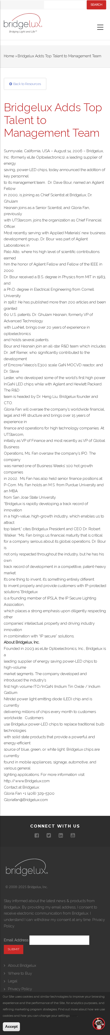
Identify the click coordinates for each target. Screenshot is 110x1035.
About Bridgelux (22, 965)
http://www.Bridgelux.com (27, 781)
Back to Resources (27, 84)
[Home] (23, 24)
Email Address (16, 940)
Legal (12, 981)
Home (9, 56)
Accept (11, 1026)
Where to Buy (20, 973)
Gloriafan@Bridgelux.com (26, 800)
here (73, 1015)
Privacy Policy (20, 989)
